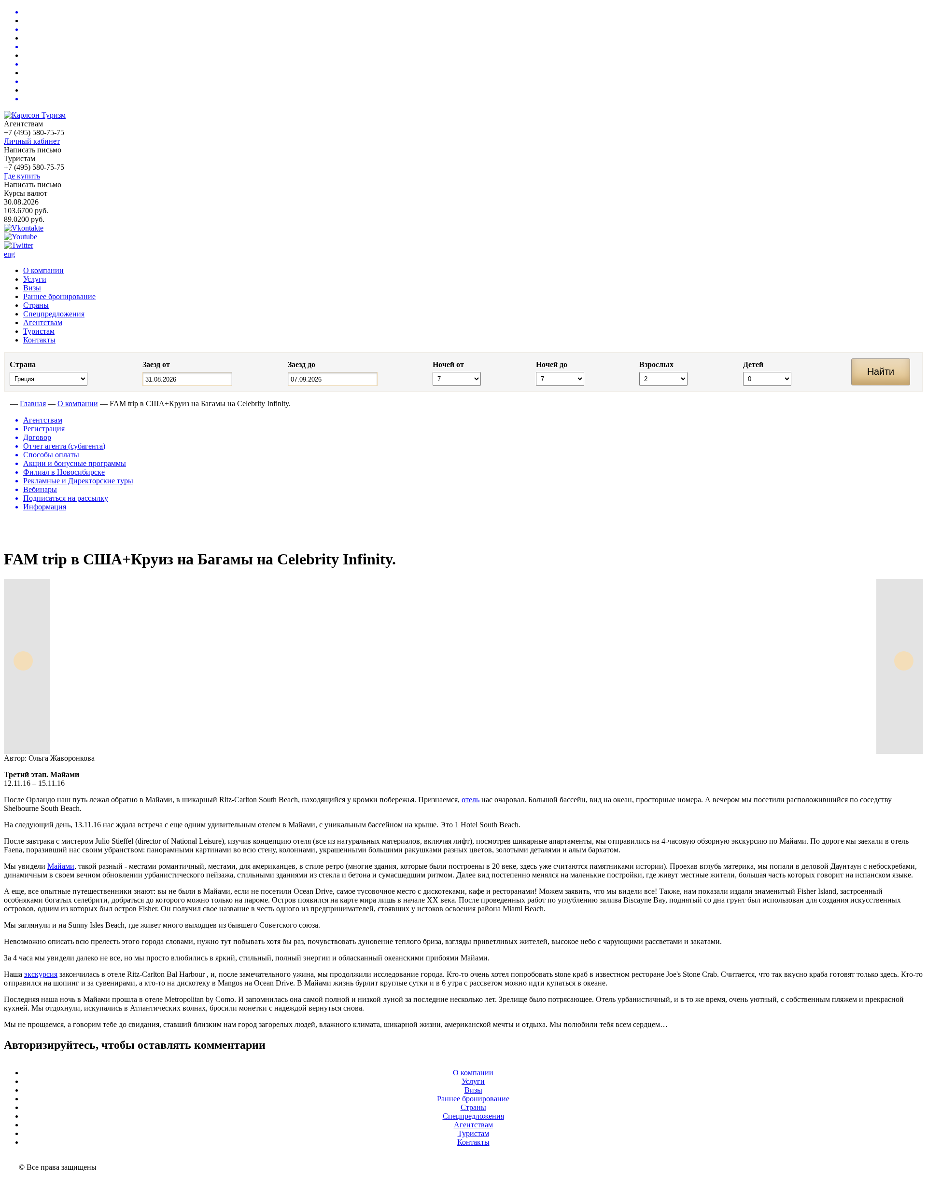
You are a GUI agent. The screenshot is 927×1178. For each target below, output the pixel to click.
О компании (43, 270)
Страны (36, 305)
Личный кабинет (32, 141)
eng (9, 254)
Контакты (39, 340)
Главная (33, 403)
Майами (60, 866)
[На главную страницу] (6, 403)
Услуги (34, 279)
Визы (32, 288)
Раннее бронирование (59, 296)
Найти (880, 371)
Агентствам (42, 322)
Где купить (22, 176)
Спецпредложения (53, 314)
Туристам (39, 331)
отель (470, 799)
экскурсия (40, 974)
